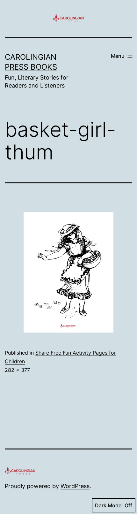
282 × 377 (17, 370)
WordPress (75, 486)
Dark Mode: (109, 505)
